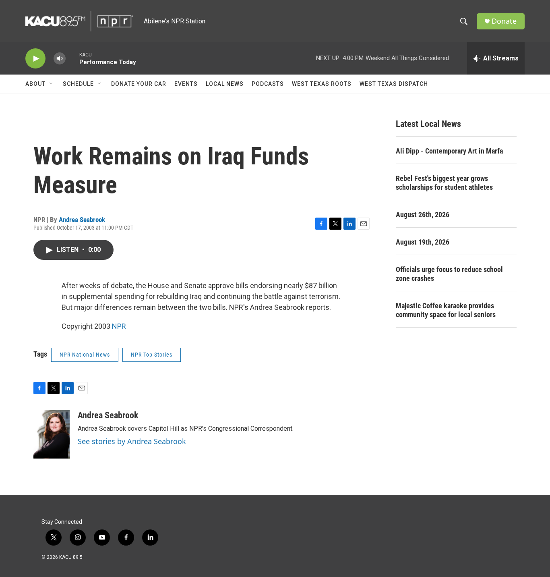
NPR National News (85, 354)
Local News (225, 84)
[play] (35, 58)
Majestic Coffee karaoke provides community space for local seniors (446, 310)
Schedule (78, 84)
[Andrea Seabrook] (51, 434)
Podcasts (268, 84)
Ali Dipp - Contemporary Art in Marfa (449, 151)
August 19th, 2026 (422, 242)
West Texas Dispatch (394, 84)
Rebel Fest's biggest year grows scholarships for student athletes (444, 182)
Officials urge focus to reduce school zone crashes (449, 273)
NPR (119, 326)
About (35, 84)
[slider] (72, 58)
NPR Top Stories (151, 354)
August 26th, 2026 (422, 214)
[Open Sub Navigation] (51, 84)
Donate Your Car (138, 84)
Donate (504, 21)
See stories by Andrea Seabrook (132, 441)
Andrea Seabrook (82, 220)
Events (186, 84)
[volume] (59, 59)
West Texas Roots (322, 84)
